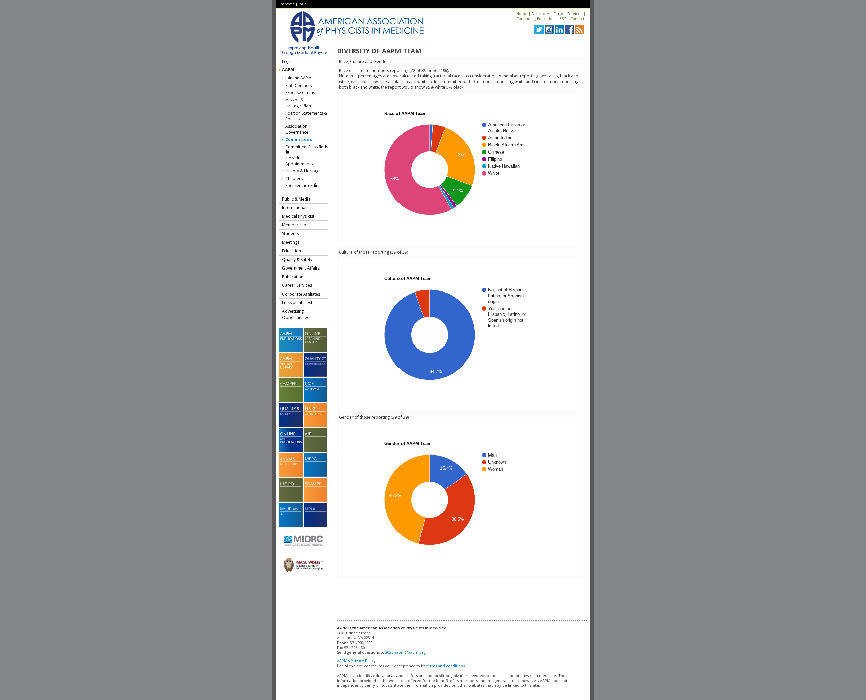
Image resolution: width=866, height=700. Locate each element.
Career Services (567, 13)
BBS (562, 18)
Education (291, 251)
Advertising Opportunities (295, 314)
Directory (540, 13)
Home (521, 13)
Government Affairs (301, 268)
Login (302, 4)
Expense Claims (300, 92)
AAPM (288, 69)
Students (290, 233)
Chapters (294, 178)
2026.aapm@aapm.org (405, 652)
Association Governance (297, 129)
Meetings (290, 242)
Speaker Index (299, 185)
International (294, 207)
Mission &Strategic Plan (298, 103)
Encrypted (287, 4)
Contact (577, 18)
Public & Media (296, 199)
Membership (294, 225)
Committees (298, 139)
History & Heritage (303, 171)
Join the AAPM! (299, 78)
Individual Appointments (299, 161)
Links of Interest (297, 302)
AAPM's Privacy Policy (356, 660)
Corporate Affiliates (301, 294)
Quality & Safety (297, 259)
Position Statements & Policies (306, 116)
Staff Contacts (298, 85)
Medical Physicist (298, 216)
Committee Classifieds (306, 147)
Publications (293, 277)
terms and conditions (445, 665)
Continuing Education (535, 18)
